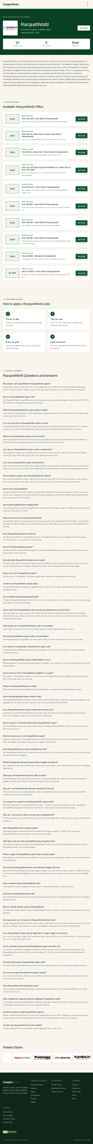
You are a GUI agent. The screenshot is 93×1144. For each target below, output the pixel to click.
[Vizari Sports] (26, 1057)
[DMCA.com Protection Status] (10, 1132)
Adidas (33, 1102)
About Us (75, 1085)
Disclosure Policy (9, 1119)
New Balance (35, 1095)
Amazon (34, 1099)
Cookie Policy (8, 1122)
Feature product (57, 1092)
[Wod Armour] (46, 1057)
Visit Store (84, 28)
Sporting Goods (14, 17)
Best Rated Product (58, 1088)
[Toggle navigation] (87, 4)
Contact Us (76, 1088)
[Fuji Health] (66, 1057)
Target (33, 1092)
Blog (73, 1099)
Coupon (11, 4)
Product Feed (56, 1085)
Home (5, 17)
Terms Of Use (8, 1112)
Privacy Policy (8, 1115)
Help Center (76, 1092)
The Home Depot (37, 1085)
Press (74, 1095)
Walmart (34, 1088)
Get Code (81, 119)
